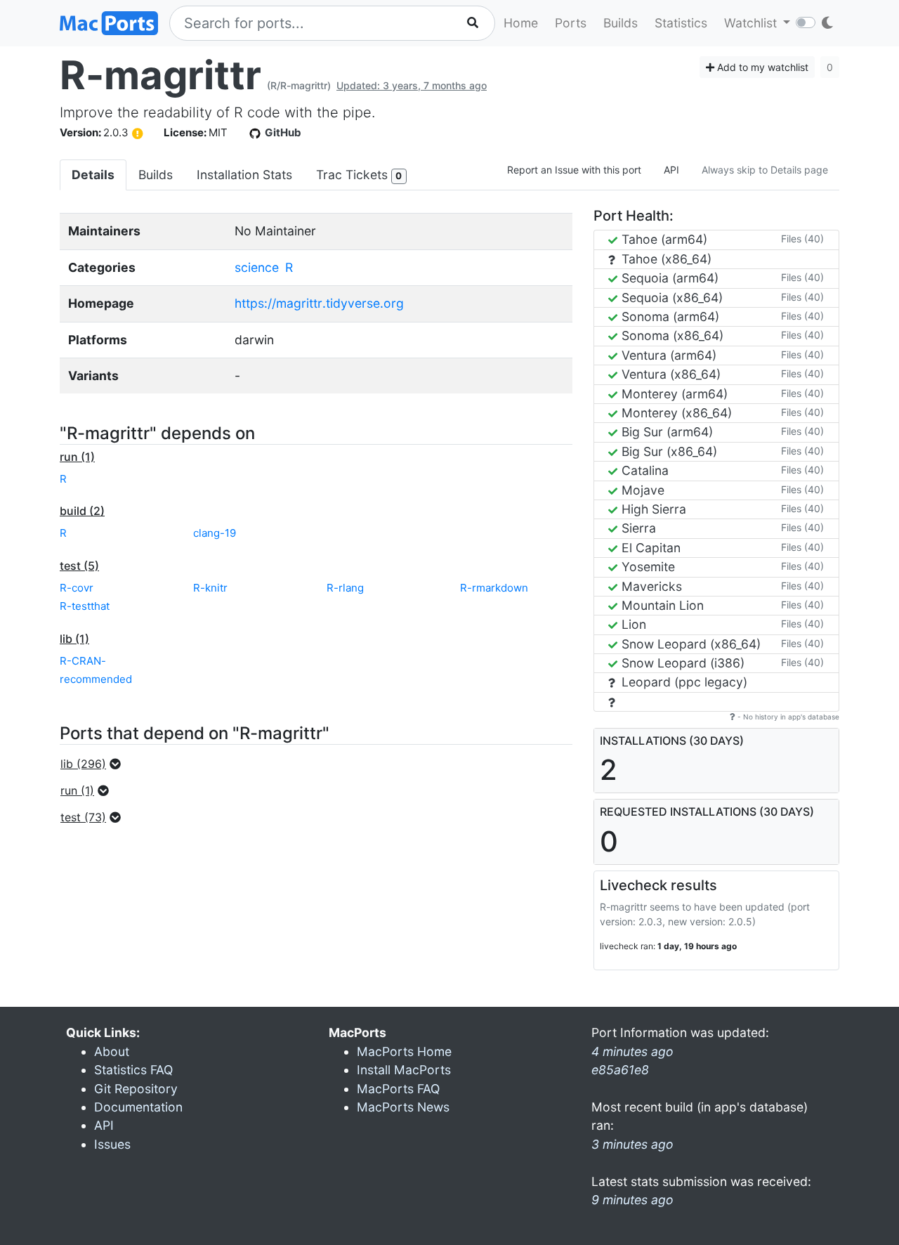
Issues (112, 1144)
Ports (570, 22)
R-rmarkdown (494, 587)
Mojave (641, 490)
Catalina (643, 470)
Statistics (681, 22)
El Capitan (649, 547)
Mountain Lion (661, 605)
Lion (632, 624)
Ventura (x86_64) (669, 374)
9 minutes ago (632, 1199)
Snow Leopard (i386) (681, 663)
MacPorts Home (404, 1051)
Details (93, 174)
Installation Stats (244, 174)
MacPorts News (403, 1107)
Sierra (637, 528)
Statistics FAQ (133, 1069)
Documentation (138, 1107)
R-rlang (345, 587)
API (671, 170)
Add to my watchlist (761, 67)
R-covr (76, 587)
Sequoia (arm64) (668, 277)
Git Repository (136, 1088)
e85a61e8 (620, 1069)
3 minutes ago (632, 1144)
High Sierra (652, 509)
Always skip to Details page (765, 170)
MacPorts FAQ (398, 1088)
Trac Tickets (359, 174)
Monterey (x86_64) (675, 412)
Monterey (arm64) (673, 393)
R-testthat (85, 606)
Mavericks (650, 586)
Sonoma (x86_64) (670, 335)
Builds (620, 22)
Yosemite (646, 566)
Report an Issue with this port (574, 170)
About (111, 1051)
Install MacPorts (404, 1069)
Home (521, 22)
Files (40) (802, 239)
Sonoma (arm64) (668, 316)
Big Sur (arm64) (665, 431)
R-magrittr (160, 75)
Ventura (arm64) (667, 355)
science (257, 267)
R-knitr (210, 587)
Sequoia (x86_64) (670, 297)
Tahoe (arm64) (662, 239)
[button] (95, 763)
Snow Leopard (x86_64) (689, 644)
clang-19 (214, 533)
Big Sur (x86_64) (667, 451)
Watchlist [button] (752, 22)
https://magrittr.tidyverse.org (319, 303)
